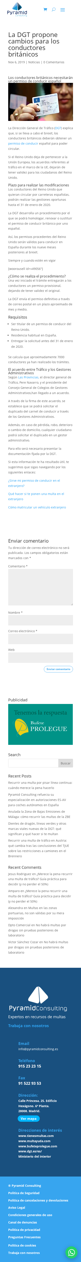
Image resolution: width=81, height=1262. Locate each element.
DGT (58, 128)
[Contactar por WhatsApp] (71, 1252)
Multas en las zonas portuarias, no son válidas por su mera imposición (36, 913)
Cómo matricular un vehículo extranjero (37, 507)
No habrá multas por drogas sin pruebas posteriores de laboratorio (37, 930)
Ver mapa (29, 1118)
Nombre (15, 612)
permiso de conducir (23, 143)
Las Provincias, (28, 377)
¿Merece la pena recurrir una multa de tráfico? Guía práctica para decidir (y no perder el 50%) (40, 879)
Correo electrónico (22, 631)
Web (11, 650)
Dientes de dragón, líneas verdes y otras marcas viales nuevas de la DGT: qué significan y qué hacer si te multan (37, 828)
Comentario (18, 566)
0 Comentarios (53, 62)
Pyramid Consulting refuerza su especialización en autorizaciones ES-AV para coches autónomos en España (37, 799)
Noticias (34, 62)
